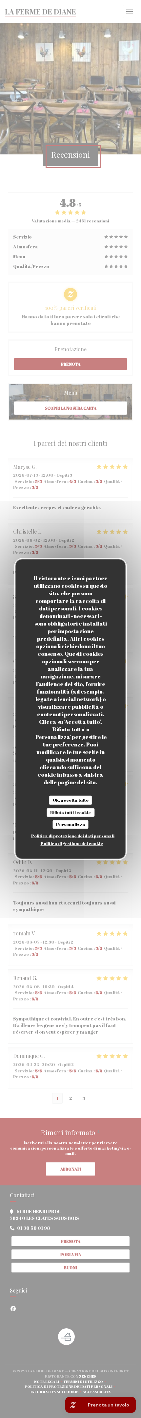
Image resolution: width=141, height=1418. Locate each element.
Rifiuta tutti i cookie (70, 812)
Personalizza (70, 824)
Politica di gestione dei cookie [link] (72, 843)
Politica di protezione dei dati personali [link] (72, 835)
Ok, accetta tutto (71, 800)
